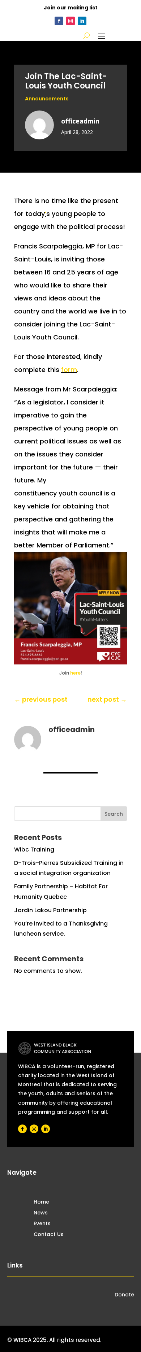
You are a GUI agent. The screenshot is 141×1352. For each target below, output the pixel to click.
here (75, 673)
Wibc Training (34, 849)
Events (42, 1224)
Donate (124, 1295)
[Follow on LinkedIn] (82, 21)
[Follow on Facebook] (59, 21)
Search (113, 814)
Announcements (47, 98)
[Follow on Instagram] (70, 21)
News (41, 1213)
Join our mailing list (71, 7)
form (69, 369)
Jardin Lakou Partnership (50, 910)
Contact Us (49, 1235)
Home (41, 1202)
